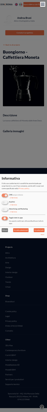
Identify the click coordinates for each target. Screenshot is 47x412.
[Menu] (42, 4)
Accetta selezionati (21, 230)
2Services (13, 198)
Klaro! (42, 234)
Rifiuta (4, 230)
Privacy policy (24, 188)
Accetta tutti (39, 230)
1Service (13, 205)
